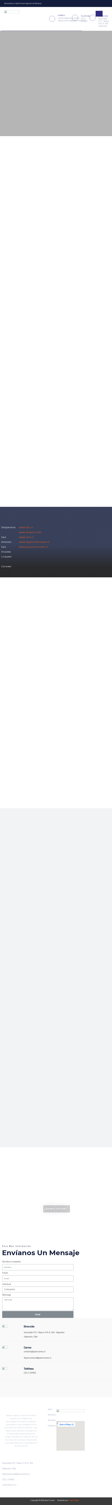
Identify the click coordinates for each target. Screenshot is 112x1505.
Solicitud (6, 1284)
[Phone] (25, 1386)
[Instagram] (10, 1386)
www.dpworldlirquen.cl (34, 541)
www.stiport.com (30, 532)
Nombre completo (11, 1261)
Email (5, 1272)
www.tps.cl (26, 527)
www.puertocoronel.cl (33, 546)
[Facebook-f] (3, 1386)
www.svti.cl (26, 537)
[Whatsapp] (18, 1386)
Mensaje (6, 1294)
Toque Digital (74, 1500)
